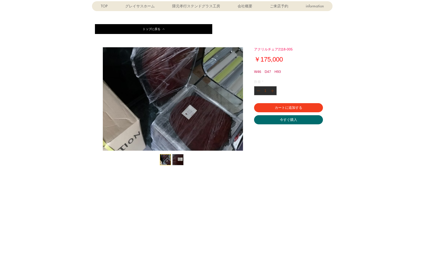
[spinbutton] (265, 90)
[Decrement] (258, 90)
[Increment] (273, 90)
